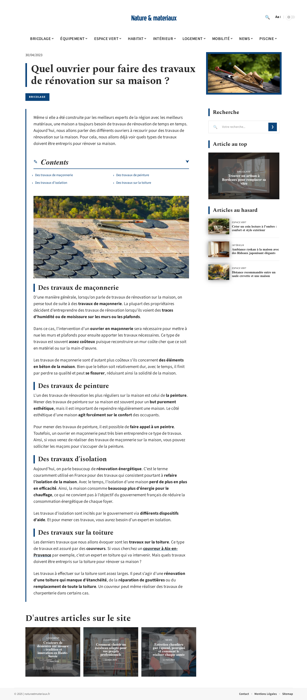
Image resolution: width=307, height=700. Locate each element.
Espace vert (239, 222)
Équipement (110, 640)
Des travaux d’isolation (51, 182)
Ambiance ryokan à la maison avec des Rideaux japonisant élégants (255, 251)
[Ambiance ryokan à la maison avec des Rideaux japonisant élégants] (218, 249)
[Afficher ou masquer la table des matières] (129, 161)
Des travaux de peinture (132, 175)
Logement (53, 638)
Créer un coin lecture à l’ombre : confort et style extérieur (254, 228)
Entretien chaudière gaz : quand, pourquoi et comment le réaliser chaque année (169, 649)
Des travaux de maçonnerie (54, 175)
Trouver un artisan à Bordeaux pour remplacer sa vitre (244, 179)
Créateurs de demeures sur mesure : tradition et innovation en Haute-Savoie (53, 649)
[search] (267, 17)
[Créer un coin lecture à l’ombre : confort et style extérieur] (218, 226)
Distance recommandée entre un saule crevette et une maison (254, 274)
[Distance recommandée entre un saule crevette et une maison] (218, 272)
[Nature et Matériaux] (153, 17)
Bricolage (37, 97)
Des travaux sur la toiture (133, 182)
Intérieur (238, 245)
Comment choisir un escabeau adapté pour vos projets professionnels (111, 649)
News (168, 640)
